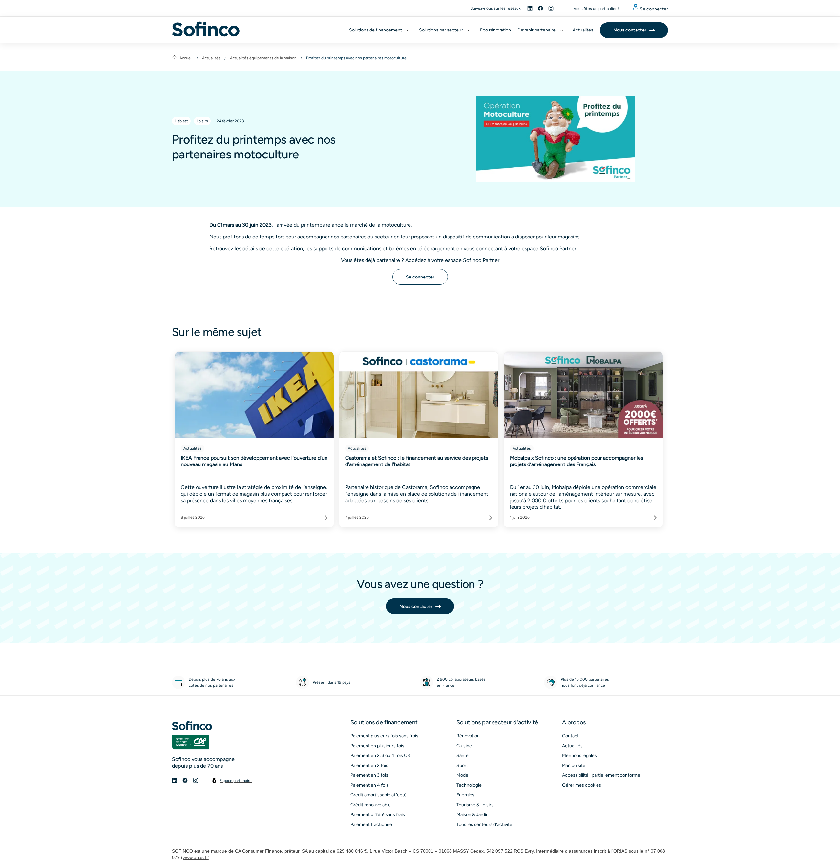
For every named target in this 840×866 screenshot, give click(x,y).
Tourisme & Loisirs (475, 805)
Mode (462, 775)
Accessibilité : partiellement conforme (601, 775)
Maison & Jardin (472, 814)
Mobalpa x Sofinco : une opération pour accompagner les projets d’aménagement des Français (576, 461)
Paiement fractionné (371, 824)
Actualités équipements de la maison (263, 58)
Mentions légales (579, 755)
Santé (462, 755)
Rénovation (468, 736)
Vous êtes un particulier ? (597, 8)
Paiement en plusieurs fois (377, 746)
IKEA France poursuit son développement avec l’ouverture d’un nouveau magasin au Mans (254, 461)
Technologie (469, 785)
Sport (462, 765)
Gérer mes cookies (581, 785)
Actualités (211, 58)
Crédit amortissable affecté (378, 795)
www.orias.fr (195, 857)
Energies (465, 795)
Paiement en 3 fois (369, 775)
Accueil (186, 58)
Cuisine (464, 746)
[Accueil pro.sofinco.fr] (206, 29)
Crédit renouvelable (370, 805)
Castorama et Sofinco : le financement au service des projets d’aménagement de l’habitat (416, 461)
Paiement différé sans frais (377, 814)
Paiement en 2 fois (369, 765)
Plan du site (573, 765)
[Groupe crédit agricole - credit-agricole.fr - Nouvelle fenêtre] (190, 742)
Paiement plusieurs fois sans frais (384, 736)
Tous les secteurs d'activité (484, 824)
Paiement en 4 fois (369, 785)
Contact (570, 736)
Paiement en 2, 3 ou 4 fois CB (380, 755)
